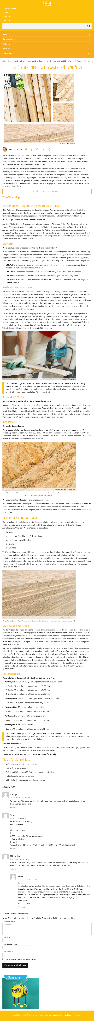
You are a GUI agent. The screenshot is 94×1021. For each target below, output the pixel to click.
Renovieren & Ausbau (34, 61)
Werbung (67, 1015)
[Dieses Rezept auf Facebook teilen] (32, 149)
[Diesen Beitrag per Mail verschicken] (43, 149)
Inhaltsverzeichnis (47, 191)
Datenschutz (57, 1015)
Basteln (5, 34)
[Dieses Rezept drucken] (49, 149)
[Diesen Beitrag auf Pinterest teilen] (26, 149)
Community (7, 53)
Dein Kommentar (8, 922)
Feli (10, 149)
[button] (89, 34)
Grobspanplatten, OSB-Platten (61, 61)
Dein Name (6, 937)
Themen (6, 12)
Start (4, 61)
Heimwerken (8, 48)
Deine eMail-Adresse (10, 944)
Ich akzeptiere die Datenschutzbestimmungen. (21, 959)
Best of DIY (17, 1015)
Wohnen (6, 44)
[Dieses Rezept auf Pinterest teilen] (37, 149)
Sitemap (6, 16)
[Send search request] (88, 26)
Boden (46, 61)
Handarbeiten (8, 39)
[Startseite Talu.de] (47, 3)
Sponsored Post (9, 8)
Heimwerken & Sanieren (16, 61)
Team (41, 1015)
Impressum (7, 20)
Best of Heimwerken (30, 1015)
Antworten (13, 807)
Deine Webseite (7, 952)
